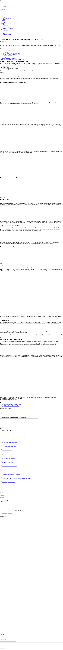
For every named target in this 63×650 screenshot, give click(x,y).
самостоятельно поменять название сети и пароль (8, 79)
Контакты (3, 514)
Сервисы (3, 33)
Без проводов (2, 36)
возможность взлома (47, 151)
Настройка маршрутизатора (9, 52)
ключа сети (15, 65)
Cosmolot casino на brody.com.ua (18, 331)
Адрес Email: (2, 493)
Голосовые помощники (7, 34)
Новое (7, 430)
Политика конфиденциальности (7, 513)
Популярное (3, 430)
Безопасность (6, 25)
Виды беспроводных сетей (8, 18)
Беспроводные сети (5, 16)
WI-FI (3, 23)
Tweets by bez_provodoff (4, 500)
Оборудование (6, 26)
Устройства (6, 22)
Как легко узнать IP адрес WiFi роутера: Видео (12, 53)
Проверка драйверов (8, 55)
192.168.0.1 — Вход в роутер (8, 28)
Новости (3, 35)
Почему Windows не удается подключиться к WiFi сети (11, 50)
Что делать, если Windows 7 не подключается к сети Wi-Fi (11, 405)
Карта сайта (4, 6)
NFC (5, 19)
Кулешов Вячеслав (3, 41)
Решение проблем (7, 21)
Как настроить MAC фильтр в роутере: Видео (12, 54)
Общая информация (7, 17)
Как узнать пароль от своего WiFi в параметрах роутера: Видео (14, 51)
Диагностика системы (8, 57)
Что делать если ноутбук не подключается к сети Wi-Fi (10, 406)
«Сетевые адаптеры (3, 205)
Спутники (3, 29)
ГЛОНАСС (6, 30)
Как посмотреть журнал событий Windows (9, 58)
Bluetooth (3, 20)
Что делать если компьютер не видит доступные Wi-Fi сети (11, 404)
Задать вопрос (3, 648)
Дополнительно (6, 24)
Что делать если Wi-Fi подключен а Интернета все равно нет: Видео (13, 59)
